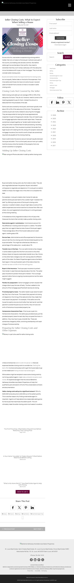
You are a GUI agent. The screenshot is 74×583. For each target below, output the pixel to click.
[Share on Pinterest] (25, 507)
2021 (54, 132)
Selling (18, 514)
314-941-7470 (40, 555)
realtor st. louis (53, 85)
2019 (54, 139)
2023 (54, 125)
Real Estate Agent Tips (37, 514)
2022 (54, 129)
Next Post (38, 529)
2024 (54, 122)
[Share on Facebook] (12, 507)
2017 (54, 146)
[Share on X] (19, 507)
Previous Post (9, 529)
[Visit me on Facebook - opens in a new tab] (51, 102)
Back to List (22, 492)
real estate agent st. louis (56, 75)
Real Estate (26, 514)
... (22, 517)
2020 (54, 135)
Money (4, 514)
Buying (51, 73)
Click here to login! (60, 45)
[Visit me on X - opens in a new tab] (69, 102)
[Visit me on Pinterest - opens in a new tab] (63, 102)
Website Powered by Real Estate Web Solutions (37, 577)
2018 (54, 142)
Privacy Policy (30, 570)
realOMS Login (53, 580)
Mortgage (52, 87)
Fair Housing (44, 570)
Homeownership (54, 78)
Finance (11, 514)
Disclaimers (46, 580)
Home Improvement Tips (56, 90)
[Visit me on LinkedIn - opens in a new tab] (57, 102)
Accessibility (37, 570)
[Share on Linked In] (32, 507)
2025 (54, 118)
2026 (54, 115)
